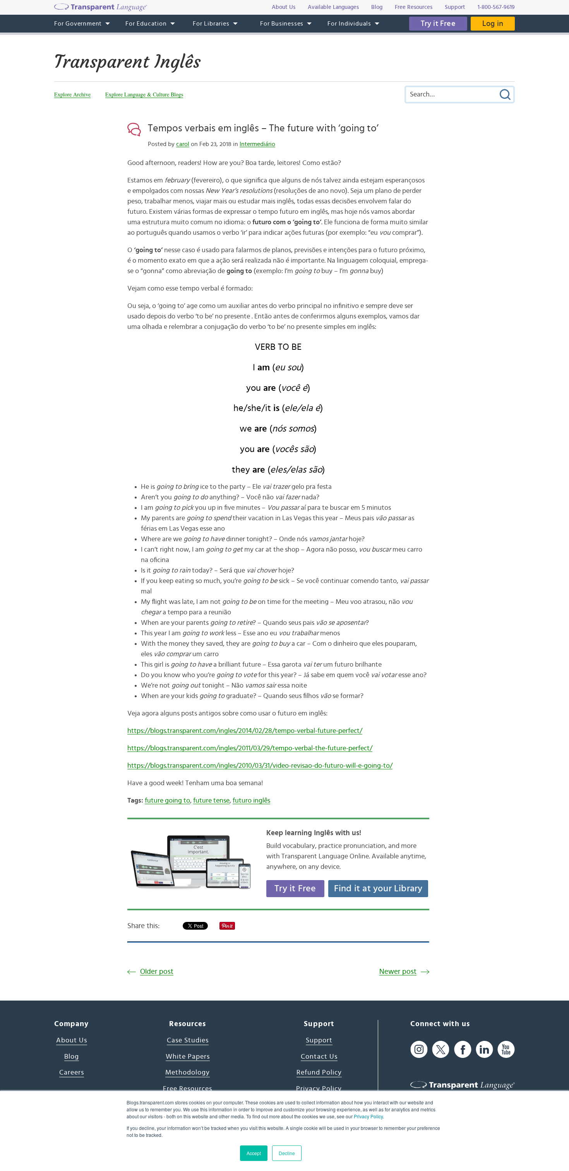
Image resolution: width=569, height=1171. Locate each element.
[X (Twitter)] (440, 1049)
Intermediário (257, 144)
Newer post (397, 971)
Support (319, 1040)
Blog (71, 1056)
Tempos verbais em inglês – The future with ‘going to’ (263, 128)
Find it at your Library (378, 888)
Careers (71, 1072)
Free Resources (187, 1088)
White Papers (188, 1056)
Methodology (187, 1072)
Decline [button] (287, 1153)
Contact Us (319, 1056)
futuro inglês (251, 800)
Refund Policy (319, 1072)
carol (182, 144)
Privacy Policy (368, 1116)
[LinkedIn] (484, 1049)
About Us (71, 1040)
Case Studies (188, 1040)
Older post (156, 971)
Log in (492, 24)
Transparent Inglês (127, 61)
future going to (167, 800)
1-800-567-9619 (496, 7)
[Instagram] (419, 1049)
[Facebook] (462, 1049)
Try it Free (438, 24)
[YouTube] (506, 1049)
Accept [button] (254, 1153)
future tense (211, 800)
